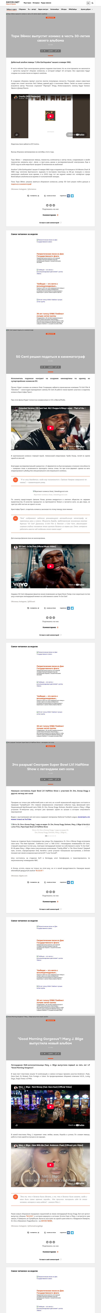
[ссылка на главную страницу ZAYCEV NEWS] (12, 3)
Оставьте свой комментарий (49, 223)
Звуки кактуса (43, 9)
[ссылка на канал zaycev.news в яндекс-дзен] (50, 205)
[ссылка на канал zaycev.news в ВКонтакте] (47, 205)
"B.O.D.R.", (30, 1216)
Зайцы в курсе (12, 9)
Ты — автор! (32, 9)
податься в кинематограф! (21, 184)
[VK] (68, 195)
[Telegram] (72, 195)
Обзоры (64, 9)
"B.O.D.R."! (39, 871)
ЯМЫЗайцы (73, 9)
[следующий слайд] (87, 825)
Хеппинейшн (54, 9)
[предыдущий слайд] (13, 825)
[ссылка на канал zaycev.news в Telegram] (54, 205)
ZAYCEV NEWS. (46, 1221)
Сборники (22, 9)
